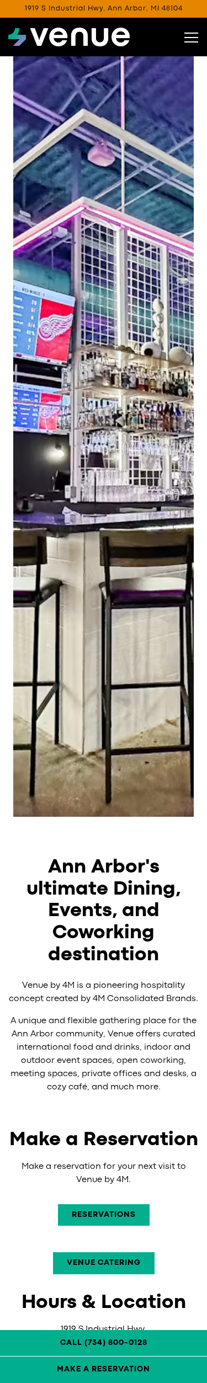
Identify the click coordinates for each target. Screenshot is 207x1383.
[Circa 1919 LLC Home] (69, 37)
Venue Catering (104, 1262)
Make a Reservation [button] (103, 1369)
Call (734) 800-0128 (103, 1342)
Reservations (104, 1214)
